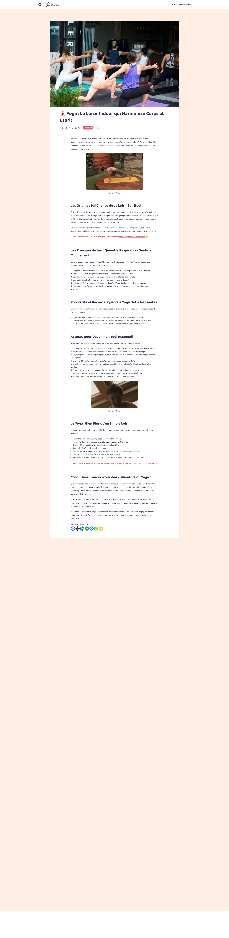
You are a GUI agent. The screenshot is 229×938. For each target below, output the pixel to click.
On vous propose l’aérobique (132, 236)
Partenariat (185, 4)
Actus (174, 4)
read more (114, 657)
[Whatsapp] (96, 528)
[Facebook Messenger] (91, 528)
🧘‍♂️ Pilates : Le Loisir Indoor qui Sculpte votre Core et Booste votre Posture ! (88, 870)
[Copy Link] (101, 528)
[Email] (87, 528)
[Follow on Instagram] (176, 933)
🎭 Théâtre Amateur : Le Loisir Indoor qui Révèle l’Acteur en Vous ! (84, 638)
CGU (52, 933)
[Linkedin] (82, 528)
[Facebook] (73, 528)
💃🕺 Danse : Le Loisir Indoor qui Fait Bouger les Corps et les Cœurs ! (85, 754)
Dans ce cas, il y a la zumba (145, 463)
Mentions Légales (65, 933)
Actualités (88, 127)
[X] (77, 528)
